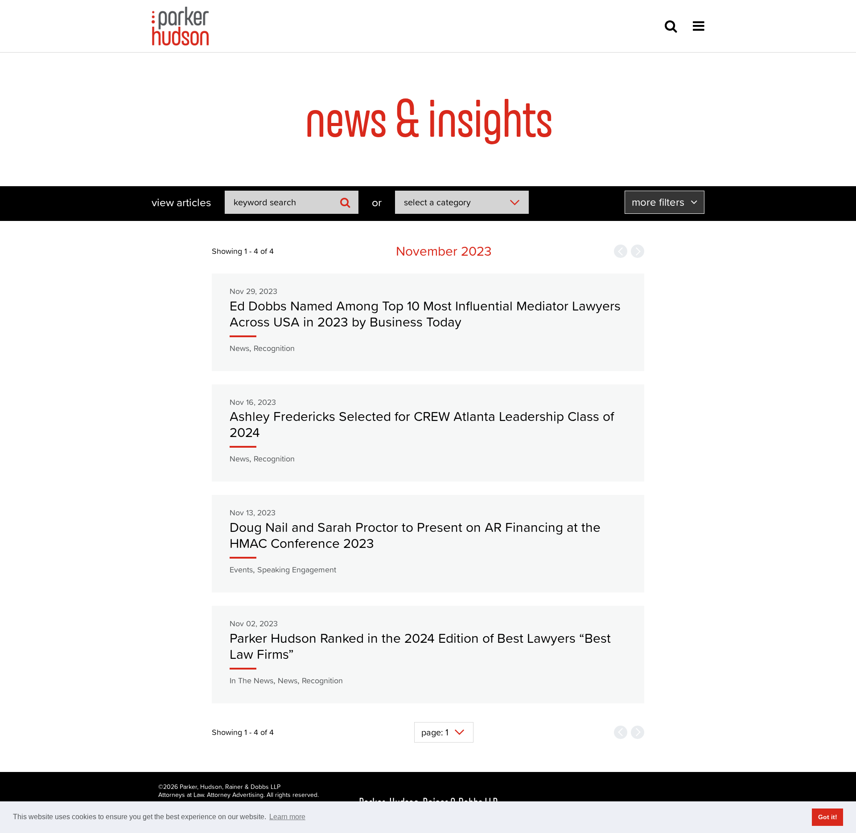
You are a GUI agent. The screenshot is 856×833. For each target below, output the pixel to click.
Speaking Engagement (296, 570)
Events (241, 570)
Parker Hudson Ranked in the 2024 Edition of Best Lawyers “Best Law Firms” (420, 646)
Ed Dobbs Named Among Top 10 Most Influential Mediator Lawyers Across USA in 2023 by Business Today (425, 314)
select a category (437, 202)
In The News (251, 680)
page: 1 (435, 732)
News (239, 348)
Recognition (274, 348)
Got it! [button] (827, 817)
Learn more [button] (287, 817)
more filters (659, 202)
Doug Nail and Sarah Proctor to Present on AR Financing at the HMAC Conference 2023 (415, 535)
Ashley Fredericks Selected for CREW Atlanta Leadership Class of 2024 (422, 424)
